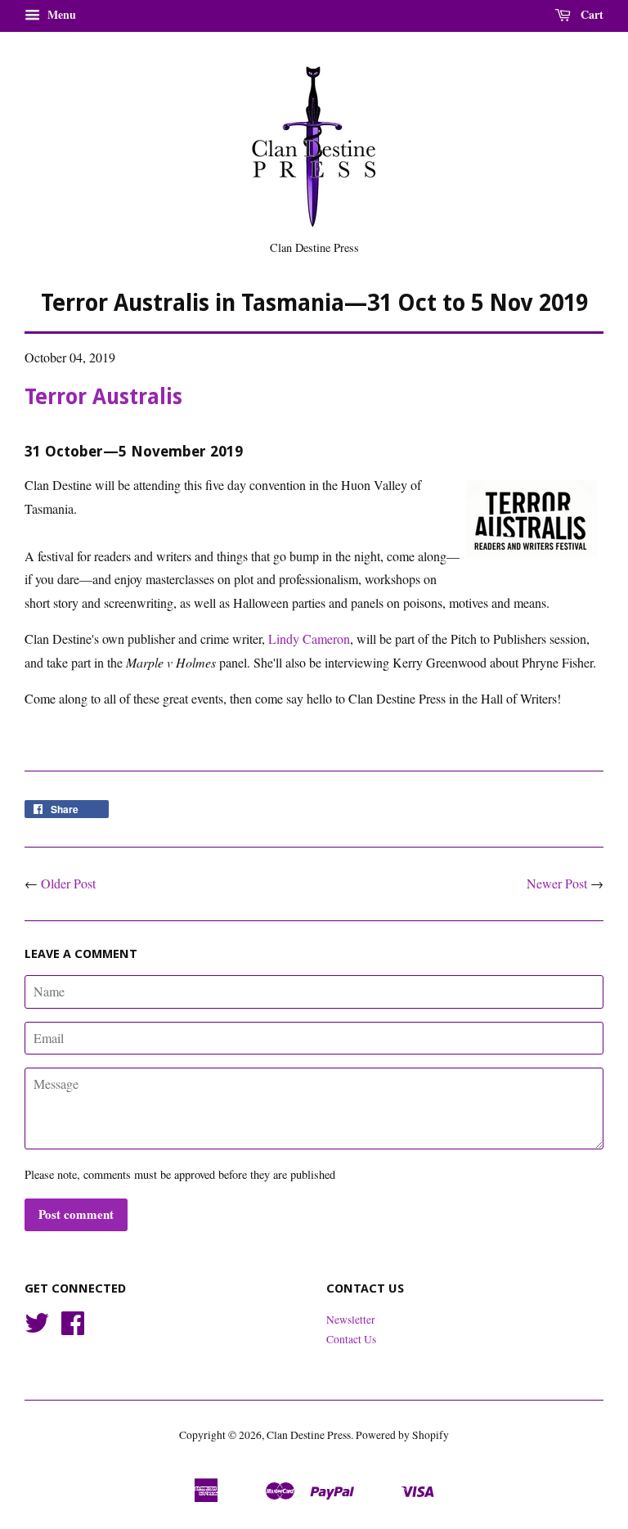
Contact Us (351, 1339)
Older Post (68, 883)
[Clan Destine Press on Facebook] (73, 1328)
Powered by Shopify (402, 1435)
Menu (60, 14)
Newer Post (557, 883)
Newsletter (350, 1319)
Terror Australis (103, 396)
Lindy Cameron (309, 638)
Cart (590, 14)
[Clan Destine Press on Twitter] (37, 1328)
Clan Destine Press (309, 1435)
